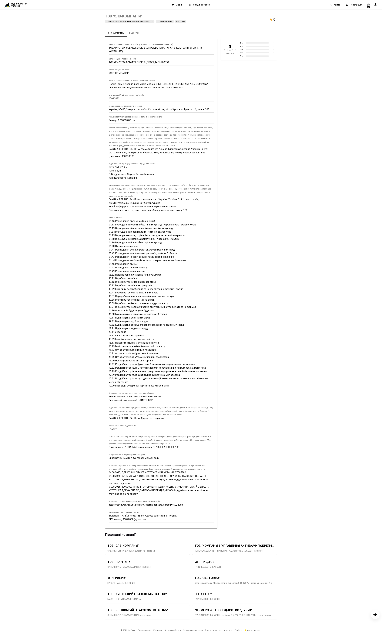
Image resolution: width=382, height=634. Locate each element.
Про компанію (144, 630)
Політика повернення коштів (218, 630)
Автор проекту (254, 630)
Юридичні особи (201, 5)
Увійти (337, 5)
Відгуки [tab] (134, 33)
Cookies (238, 630)
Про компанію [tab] (115, 33)
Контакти (157, 630)
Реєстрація (356, 5)
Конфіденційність (173, 630)
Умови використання (193, 630)
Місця (179, 5)
